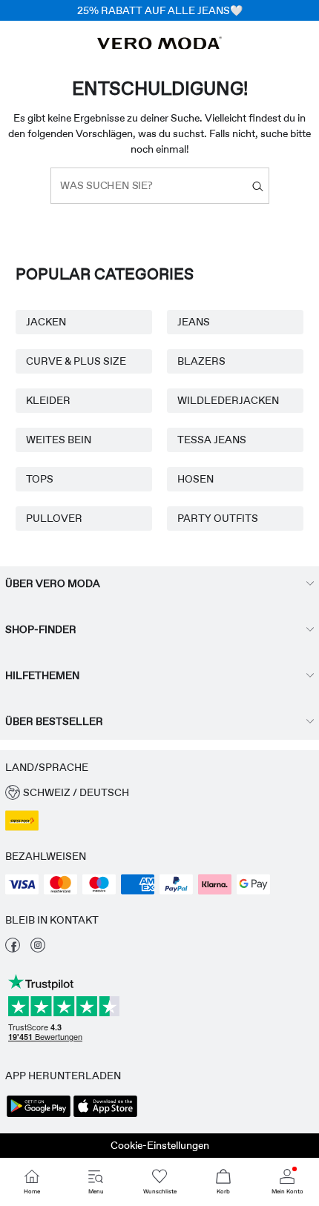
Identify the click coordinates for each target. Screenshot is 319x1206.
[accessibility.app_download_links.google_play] (38, 1115)
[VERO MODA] (159, 45)
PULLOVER (54, 518)
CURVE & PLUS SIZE (76, 361)
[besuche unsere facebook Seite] (12, 949)
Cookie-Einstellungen (160, 1145)
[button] (159, 793)
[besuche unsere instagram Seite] (37, 949)
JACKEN (46, 322)
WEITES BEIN (58, 439)
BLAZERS (201, 361)
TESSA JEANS (211, 439)
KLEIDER (48, 400)
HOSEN (195, 479)
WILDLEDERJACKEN (228, 400)
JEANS (193, 322)
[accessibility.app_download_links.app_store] (105, 1115)
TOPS (39, 479)
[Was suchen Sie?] (258, 185)
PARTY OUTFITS (217, 518)
